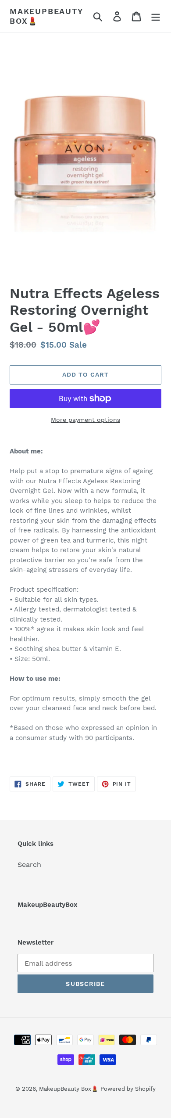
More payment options (85, 419)
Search (29, 864)
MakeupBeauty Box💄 (46, 16)
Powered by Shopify (128, 1089)
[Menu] (155, 16)
